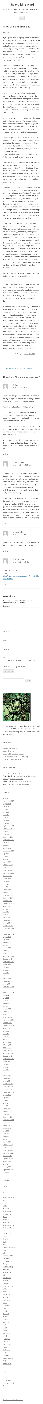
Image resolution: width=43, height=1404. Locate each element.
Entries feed (7, 1380)
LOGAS (5, 1289)
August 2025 (7, 804)
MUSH (5, 1303)
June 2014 (6, 1000)
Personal (6, 1314)
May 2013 (6, 1037)
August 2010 (7, 1128)
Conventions (7, 1233)
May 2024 (6, 818)
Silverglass (6, 1333)
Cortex (5, 1236)
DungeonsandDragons (10, 1247)
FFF (4, 1253)
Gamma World (8, 1256)
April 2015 (6, 976)
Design (5, 1242)
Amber (5, 1200)
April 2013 (6, 1039)
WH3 (4, 1361)
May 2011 (6, 1103)
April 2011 (6, 1106)
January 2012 (7, 1081)
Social (5, 1336)
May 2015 (6, 973)
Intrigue (5, 1280)
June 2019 (6, 856)
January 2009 (7, 1167)
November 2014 (8, 987)
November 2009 (8, 1153)
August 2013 (7, 1028)
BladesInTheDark (8, 1211)
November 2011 (8, 1086)
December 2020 (8, 837)
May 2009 (6, 1164)
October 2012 (7, 1056)
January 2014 (7, 1014)
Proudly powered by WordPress (13, 1400)
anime (5, 1203)
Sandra (5, 779)
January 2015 (7, 984)
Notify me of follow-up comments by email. (19, 660)
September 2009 (8, 1159)
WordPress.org (8, 1386)
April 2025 (6, 812)
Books (5, 1217)
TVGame (5, 1355)
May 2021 (6, 831)
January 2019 (7, 867)
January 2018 (7, 895)
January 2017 (7, 923)
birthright (6, 1208)
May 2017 (6, 915)
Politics (5, 1317)
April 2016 (6, 945)
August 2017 (7, 906)
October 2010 (7, 1122)
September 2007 (8, 1170)
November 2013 (8, 1020)
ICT (4, 1275)
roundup (6, 1322)
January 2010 (7, 1147)
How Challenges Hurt (31, 368)
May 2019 (6, 859)
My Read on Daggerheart (24, 781)
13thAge (5, 1186)
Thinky (5, 1353)
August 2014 (7, 995)
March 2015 (7, 978)
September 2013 (8, 1025)
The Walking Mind (21, 4)
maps (5, 1292)
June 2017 (6, 912)
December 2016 (8, 926)
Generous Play (8, 1261)
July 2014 (6, 998)
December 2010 (8, 1117)
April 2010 (6, 1139)
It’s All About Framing (10, 748)
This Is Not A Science (12, 368)
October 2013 (7, 1023)
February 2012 (7, 1078)
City (4, 1231)
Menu (21, 18)
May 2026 (6, 798)
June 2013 (6, 1034)
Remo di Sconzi (18, 462)
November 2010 (8, 1120)
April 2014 (6, 1006)
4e (20, 354)
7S (3, 1195)
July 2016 (6, 940)
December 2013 (8, 1017)
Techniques (7, 1341)
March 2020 (7, 848)
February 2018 (7, 892)
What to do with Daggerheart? (13, 759)
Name (6, 631)
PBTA (4, 1308)
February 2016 (7, 951)
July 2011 (6, 1098)
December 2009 (8, 1150)
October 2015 (7, 959)
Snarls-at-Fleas (18, 559)
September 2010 (8, 1125)
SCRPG (5, 1328)
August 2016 (7, 937)
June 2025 (6, 809)
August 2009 (7, 1161)
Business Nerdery (9, 1225)
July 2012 (6, 1064)
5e (3, 1192)
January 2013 (7, 1048)
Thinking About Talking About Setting (15, 757)
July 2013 (6, 1031)
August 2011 (7, 1095)
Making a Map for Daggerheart (13, 754)
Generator (6, 1258)
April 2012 (6, 1073)
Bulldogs (6, 1219)
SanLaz (5, 1325)
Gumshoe (6, 1269)
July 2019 (6, 854)
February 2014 (7, 1012)
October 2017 (7, 901)
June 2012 (6, 1067)
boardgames (7, 1214)
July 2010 (6, 1131)
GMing (5, 1264)
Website (6, 649)
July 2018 (6, 881)
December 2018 (8, 870)
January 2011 (7, 1114)
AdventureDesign (9, 1197)
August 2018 (7, 879)
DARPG (5, 1239)
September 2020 (8, 840)
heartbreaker (7, 1272)
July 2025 (6, 806)
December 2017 (8, 898)
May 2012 (6, 1070)
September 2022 (8, 826)
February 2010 (7, 1145)
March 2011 (7, 1109)
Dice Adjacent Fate (16, 779)
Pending (5, 1311)
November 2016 (8, 928)
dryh (4, 1244)
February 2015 (7, 981)
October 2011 (7, 1089)
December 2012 (8, 1050)
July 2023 (6, 820)
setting (5, 1330)
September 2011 (8, 1092)
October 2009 (7, 1156)
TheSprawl (6, 1350)
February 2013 (7, 1045)
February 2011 (7, 1111)
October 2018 (7, 876)
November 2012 (8, 1053)
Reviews (5, 1319)
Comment (7, 606)
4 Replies (6, 32)
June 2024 (6, 815)
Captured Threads (9, 1228)
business (6, 1222)
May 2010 (6, 1136)
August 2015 (7, 964)
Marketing (6, 1294)
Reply (5, 454)
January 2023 (7, 823)
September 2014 (8, 992)
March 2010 (7, 1142)
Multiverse (6, 1300)
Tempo (5, 1347)
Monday (5, 1297)
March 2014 (7, 1009)
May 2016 (6, 942)
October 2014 (7, 989)
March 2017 (7, 917)
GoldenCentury (8, 1267)
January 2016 (7, 953)
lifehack (5, 1283)
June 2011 (6, 1100)
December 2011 (8, 1084)
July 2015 (6, 967)
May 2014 (6, 1003)
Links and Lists (8, 1286)
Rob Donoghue (18, 532)
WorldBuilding (7, 1364)
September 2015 (8, 962)
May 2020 (6, 845)
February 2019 (7, 865)
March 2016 (7, 948)
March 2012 (7, 1075)
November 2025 (8, 801)
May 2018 (6, 887)
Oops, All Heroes (8, 751)
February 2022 (7, 829)
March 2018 (7, 890)
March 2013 (7, 1042)
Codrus (15, 385)
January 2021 (7, 834)
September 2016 (8, 934)
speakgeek (6, 1339)
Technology (7, 1344)
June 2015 (6, 970)
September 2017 (8, 903)
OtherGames (7, 1305)
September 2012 (8, 1059)
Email (5, 640)
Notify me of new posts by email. (15, 667)
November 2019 (8, 851)
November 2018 (8, 873)
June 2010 (6, 1134)
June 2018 (6, 884)
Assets (5, 1206)
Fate (4, 1250)
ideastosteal (7, 1278)
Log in (5, 1378)
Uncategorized (8, 1358)
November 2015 (8, 956)
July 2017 (6, 909)
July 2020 (6, 842)
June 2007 (6, 1172)
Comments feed (8, 1383)
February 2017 (7, 920)
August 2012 (7, 1061)
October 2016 (7, 931)
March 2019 (7, 862)
